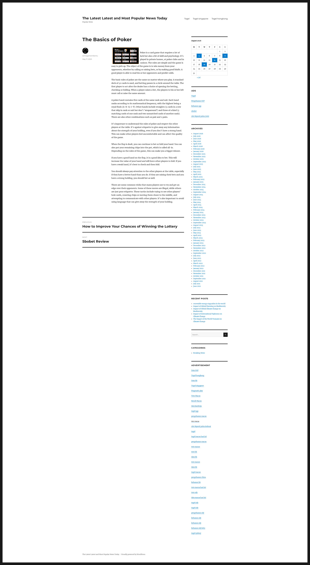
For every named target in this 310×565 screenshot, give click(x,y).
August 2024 (198, 195)
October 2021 (198, 276)
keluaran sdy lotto (198, 528)
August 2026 (198, 134)
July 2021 (196, 284)
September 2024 (199, 192)
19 (204, 64)
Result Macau (196, 401)
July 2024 (196, 197)
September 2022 (199, 253)
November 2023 (199, 218)
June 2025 (197, 169)
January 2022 (198, 268)
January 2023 (198, 243)
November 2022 (199, 248)
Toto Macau (195, 396)
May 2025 (197, 172)
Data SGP (194, 370)
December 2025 (199, 154)
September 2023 (199, 223)
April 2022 (197, 261)
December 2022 (199, 246)
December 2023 (199, 215)
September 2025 (199, 162)
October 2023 (198, 220)
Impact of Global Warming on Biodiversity (209, 306)
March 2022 (198, 263)
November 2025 (199, 157)
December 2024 (199, 184)
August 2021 (198, 281)
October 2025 (198, 159)
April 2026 (197, 144)
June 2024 (197, 200)
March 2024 (198, 207)
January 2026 (198, 151)
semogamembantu (90, 56)
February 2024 (198, 210)
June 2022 (197, 258)
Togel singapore (200, 19)
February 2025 (198, 179)
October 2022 (198, 251)
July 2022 (196, 256)
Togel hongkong (220, 19)
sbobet (194, 111)
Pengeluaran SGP (198, 101)
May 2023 (197, 233)
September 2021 (199, 279)
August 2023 (198, 225)
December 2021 (199, 271)
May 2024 (197, 202)
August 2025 (198, 164)
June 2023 (197, 230)
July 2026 (197, 136)
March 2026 (198, 146)
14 (215, 60)
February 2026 (199, 149)
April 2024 (197, 205)
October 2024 (198, 190)
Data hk (194, 381)
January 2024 (198, 212)
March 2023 (197, 238)
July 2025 (196, 167)
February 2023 (198, 240)
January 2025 (198, 182)
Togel (187, 19)
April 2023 (197, 235)
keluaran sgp (196, 106)
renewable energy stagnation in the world (209, 304)
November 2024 (199, 187)
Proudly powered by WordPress (133, 554)
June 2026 (197, 139)
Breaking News (199, 353)
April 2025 (197, 174)
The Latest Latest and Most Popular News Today (124, 18)
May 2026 (197, 141)
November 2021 (199, 274)
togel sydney (196, 533)
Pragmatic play (197, 391)
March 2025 (198, 177)
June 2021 (197, 286)
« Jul (198, 78)
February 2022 (198, 266)
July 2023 (196, 228)
